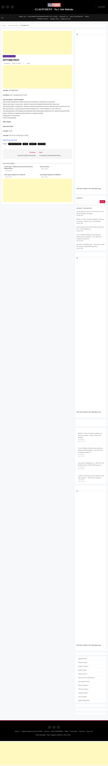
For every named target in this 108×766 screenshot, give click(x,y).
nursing (25, 143)
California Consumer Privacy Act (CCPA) (42, 16)
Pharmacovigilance (83, 685)
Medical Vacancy (82, 674)
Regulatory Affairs (83, 693)
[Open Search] (106, 17)
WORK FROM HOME (84, 700)
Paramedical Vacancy (9, 56)
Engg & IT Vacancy (83, 666)
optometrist (33, 143)
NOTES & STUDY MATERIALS (86, 677)
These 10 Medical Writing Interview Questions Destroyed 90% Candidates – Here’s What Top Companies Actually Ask (88, 236)
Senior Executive (44, 166)
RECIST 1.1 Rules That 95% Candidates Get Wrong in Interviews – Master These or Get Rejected (90, 435)
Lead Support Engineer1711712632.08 (14, 174)
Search (79, 198)
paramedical (42, 143)
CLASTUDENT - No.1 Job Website (54, 9)
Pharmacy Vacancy (83, 689)
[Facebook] (3, 7)
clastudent (7, 63)
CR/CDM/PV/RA (82, 658)
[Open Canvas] (2, 17)
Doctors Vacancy (82, 662)
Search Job (54, 19)
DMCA (87, 16)
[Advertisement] (37, 42)
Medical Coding (82, 670)
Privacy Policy (42, 19)
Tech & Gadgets (82, 696)
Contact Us (63, 16)
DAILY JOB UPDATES (76, 16)
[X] (12, 7)
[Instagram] (7, 7)
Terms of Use (65, 19)
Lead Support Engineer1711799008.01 (50, 174)
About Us (22, 16)
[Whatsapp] (58, 727)
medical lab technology (15, 143)
